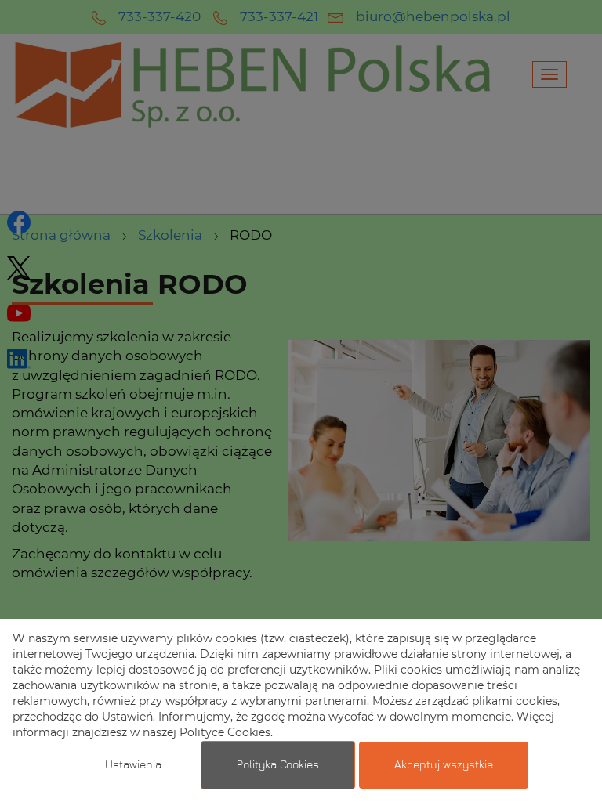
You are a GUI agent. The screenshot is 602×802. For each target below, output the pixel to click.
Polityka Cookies (278, 765)
